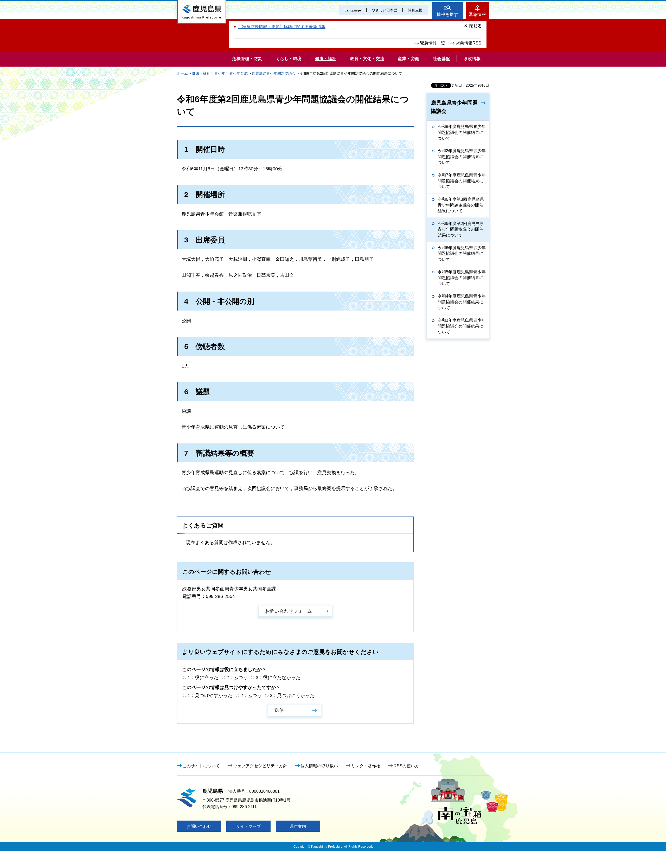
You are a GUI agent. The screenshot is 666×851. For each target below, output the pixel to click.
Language (352, 10)
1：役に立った (203, 677)
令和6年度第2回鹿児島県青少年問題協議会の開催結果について (461, 229)
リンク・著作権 (365, 766)
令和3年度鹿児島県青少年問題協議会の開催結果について (462, 326)
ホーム (182, 73)
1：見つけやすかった (210, 695)
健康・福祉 (201, 73)
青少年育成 (238, 73)
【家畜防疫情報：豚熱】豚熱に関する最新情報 (281, 26)
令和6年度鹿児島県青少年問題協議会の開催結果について (462, 254)
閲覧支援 (415, 10)
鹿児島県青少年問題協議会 (274, 73)
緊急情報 (477, 14)
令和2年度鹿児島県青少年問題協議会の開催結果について (462, 157)
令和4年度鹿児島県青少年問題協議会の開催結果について (462, 302)
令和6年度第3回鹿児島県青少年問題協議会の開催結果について (461, 205)
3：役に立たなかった (278, 677)
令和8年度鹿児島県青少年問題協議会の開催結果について (462, 132)
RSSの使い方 (406, 766)
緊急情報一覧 (432, 43)
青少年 (219, 73)
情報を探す (447, 14)
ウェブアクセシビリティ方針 (260, 766)
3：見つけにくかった (292, 695)
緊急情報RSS (468, 43)
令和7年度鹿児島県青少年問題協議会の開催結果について (462, 181)
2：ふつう (237, 677)
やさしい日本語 (384, 10)
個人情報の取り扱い (319, 766)
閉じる (475, 26)
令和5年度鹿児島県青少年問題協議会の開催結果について (462, 278)
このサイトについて (201, 766)
